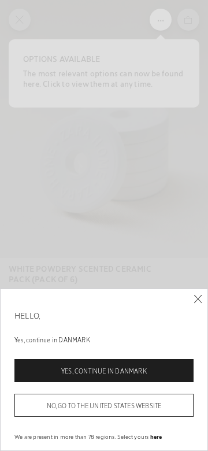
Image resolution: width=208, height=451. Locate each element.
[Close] (198, 299)
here (156, 436)
